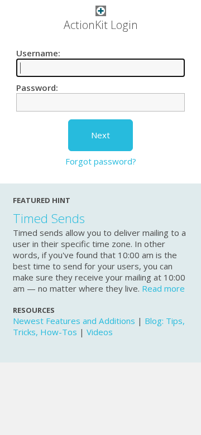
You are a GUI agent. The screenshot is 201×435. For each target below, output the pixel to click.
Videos (100, 331)
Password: (37, 87)
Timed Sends (49, 218)
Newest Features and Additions (74, 320)
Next (100, 135)
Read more (163, 288)
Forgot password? (100, 161)
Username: (38, 53)
